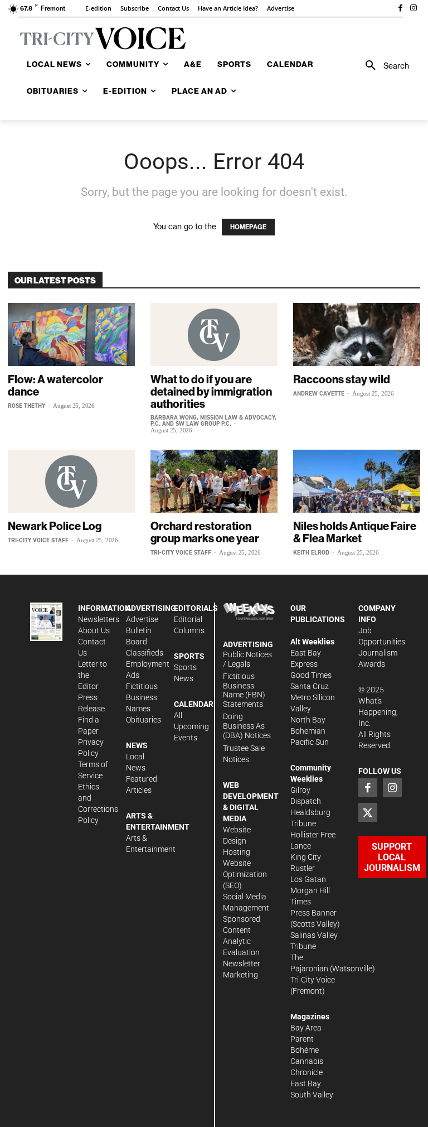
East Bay (305, 1083)
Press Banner (313, 912)
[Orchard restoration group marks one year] (214, 481)
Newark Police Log (54, 526)
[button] (383, 66)
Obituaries (143, 719)
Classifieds (144, 652)
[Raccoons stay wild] (356, 334)
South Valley (311, 1094)
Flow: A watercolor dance (55, 385)
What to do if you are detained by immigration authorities (211, 391)
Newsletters (98, 619)
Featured (141, 778)
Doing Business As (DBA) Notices (247, 726)
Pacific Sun (309, 742)
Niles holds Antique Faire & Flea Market (354, 532)
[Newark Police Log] (71, 481)
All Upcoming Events (191, 726)
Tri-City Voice (312, 979)
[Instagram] (413, 9)
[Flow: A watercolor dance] (71, 334)
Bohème (304, 1050)
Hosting (236, 851)
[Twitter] (367, 812)
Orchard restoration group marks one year (204, 532)
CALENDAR (193, 704)
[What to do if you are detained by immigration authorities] (214, 334)
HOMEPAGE (248, 227)
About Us (94, 630)
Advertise (142, 619)
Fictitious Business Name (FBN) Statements (244, 690)
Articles (139, 790)
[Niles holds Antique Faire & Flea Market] (356, 481)
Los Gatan (308, 879)
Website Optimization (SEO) (245, 874)
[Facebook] (400, 9)
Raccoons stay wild (341, 379)
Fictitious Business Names (142, 697)
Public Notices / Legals (247, 659)
